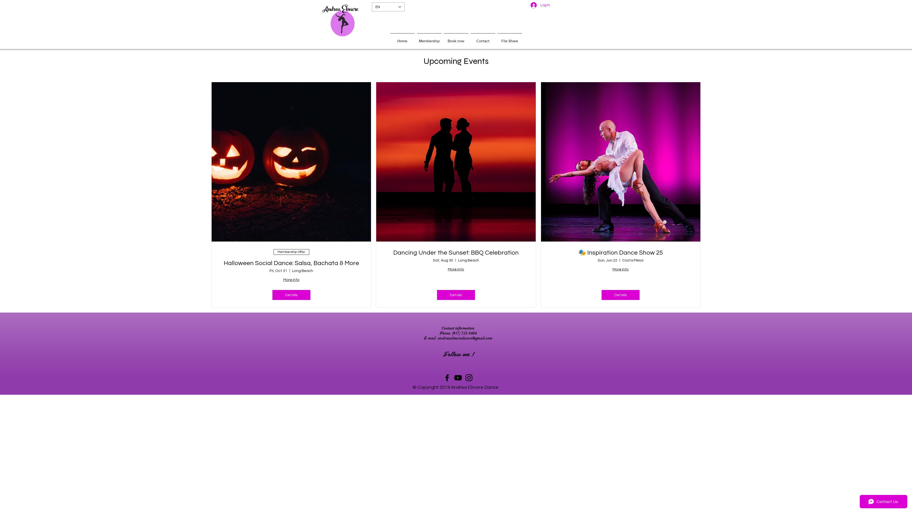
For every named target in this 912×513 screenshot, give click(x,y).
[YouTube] (458, 377)
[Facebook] (447, 377)
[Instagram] (469, 377)
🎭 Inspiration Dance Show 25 (620, 253)
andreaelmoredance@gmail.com (465, 338)
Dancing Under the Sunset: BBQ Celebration (456, 253)
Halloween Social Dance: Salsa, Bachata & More (291, 263)
